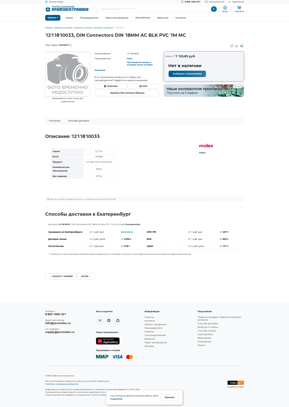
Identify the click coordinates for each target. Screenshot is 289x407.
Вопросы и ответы (208, 327)
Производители (153, 328)
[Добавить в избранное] (232, 46)
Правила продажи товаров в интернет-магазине (220, 318)
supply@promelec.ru (60, 332)
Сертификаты (205, 334)
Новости (149, 317)
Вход (225, 11)
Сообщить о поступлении (187, 74)
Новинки (149, 332)
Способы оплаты (207, 331)
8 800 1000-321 (55, 314)
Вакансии (149, 339)
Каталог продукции (155, 324)
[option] (67, 74)
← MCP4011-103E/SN (61, 276)
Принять (169, 397)
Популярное (204, 342)
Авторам (149, 346)
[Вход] (225, 8)
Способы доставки (78, 121)
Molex (130, 59)
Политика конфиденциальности (61, 384)
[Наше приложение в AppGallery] (119, 341)
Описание (100, 70)
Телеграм (112, 86)
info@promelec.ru (58, 323)
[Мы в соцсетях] (100, 320)
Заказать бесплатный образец (127, 93)
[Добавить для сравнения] (237, 46)
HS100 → (86, 276)
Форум (201, 345)
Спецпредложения (155, 335)
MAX (144, 86)
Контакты (149, 321)
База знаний (204, 338)
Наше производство (155, 343)
